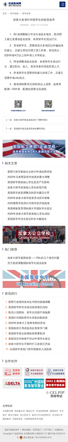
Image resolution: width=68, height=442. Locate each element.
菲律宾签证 (17, 418)
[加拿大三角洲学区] (12, 384)
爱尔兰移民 (13, 414)
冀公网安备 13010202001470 (37, 437)
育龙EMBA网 (42, 410)
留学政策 (26, 13)
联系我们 (37, 429)
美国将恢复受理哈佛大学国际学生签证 (29, 208)
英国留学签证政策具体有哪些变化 (29, 128)
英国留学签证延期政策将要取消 (25, 333)
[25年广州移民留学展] (34, 384)
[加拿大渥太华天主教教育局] (34, 372)
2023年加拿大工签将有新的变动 (25, 323)
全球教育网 (8, 410)
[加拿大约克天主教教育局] (55, 372)
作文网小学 (57, 414)
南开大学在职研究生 (41, 414)
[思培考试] (55, 394)
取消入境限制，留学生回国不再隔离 (27, 312)
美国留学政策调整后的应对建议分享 (28, 192)
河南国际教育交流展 (33, 418)
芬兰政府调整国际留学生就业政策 (27, 263)
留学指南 (14, 13)
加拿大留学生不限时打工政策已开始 (27, 344)
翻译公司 (30, 410)
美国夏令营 (19, 410)
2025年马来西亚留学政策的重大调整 (28, 177)
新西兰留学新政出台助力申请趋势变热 (29, 171)
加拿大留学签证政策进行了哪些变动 (30, 119)
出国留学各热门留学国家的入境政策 (28, 349)
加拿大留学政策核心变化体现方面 (27, 187)
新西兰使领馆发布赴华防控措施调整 (27, 302)
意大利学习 (25, 414)
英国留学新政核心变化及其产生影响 (28, 182)
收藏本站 (59, 429)
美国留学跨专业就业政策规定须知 (26, 307)
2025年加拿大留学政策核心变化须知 (28, 213)
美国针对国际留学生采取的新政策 (26, 317)
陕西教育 (7, 418)
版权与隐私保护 (12, 429)
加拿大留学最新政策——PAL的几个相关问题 (33, 257)
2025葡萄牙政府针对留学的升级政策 (28, 203)
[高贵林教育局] (12, 372)
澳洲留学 (54, 410)
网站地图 (26, 429)
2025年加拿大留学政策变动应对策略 (28, 198)
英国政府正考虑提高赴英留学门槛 (26, 328)
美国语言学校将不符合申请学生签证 (27, 338)
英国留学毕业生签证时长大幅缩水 (27, 219)
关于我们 (48, 429)
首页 (5, 13)
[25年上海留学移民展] (55, 383)
